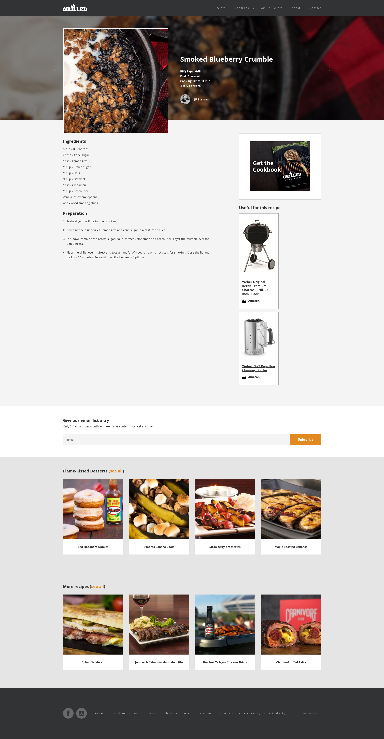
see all (116, 471)
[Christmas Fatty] (328, 68)
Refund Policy (277, 713)
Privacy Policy (252, 713)
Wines (278, 8)
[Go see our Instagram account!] (81, 717)
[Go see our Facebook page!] (68, 717)
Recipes (220, 8)
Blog (262, 8)
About (296, 8)
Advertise (205, 713)
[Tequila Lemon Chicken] (55, 68)
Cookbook (242, 8)
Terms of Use (227, 713)
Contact (315, 8)
